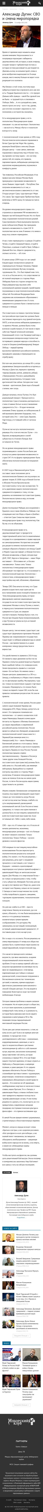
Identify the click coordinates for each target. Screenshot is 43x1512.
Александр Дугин (8, 22)
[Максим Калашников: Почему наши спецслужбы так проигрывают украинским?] (31, 1381)
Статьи (21, 9)
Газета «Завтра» (21, 1447)
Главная (5, 9)
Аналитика (13, 9)
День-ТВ (21, 1452)
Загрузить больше (20, 1336)
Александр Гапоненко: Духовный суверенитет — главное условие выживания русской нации (28, 1311)
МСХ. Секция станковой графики (21, 1464)
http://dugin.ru (21, 1199)
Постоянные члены (20, 1500)
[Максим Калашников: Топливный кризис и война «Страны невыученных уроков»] (31, 1354)
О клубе (8, 1500)
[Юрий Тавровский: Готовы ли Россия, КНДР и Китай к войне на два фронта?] (11, 1354)
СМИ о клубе (17, 1502)
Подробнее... (21, 1217)
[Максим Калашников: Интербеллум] (8, 1285)
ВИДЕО (6, 1343)
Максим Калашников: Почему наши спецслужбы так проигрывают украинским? (30, 1394)
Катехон (15, 1172)
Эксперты (32, 1500)
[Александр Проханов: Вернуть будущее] (8, 1274)
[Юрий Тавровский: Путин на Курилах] (11, 1381)
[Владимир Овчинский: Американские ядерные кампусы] (8, 1250)
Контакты (27, 1502)
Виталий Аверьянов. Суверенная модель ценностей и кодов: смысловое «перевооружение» (28, 1260)
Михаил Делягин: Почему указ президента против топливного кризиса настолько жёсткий (27, 1237)
